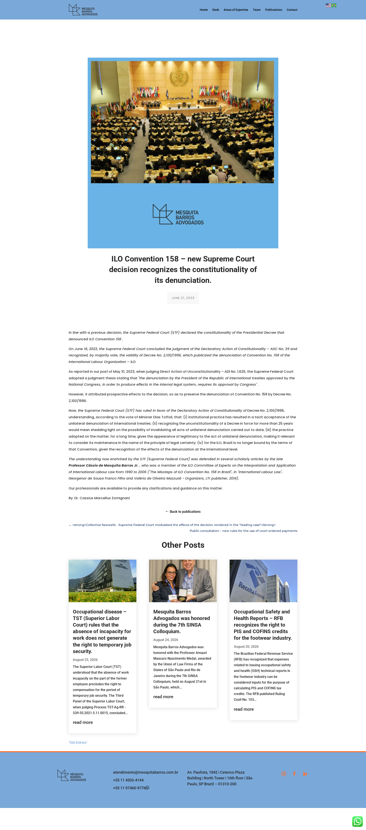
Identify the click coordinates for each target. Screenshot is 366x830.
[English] (328, 5)
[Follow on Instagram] (283, 773)
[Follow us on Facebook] (294, 773)
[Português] (334, 5)
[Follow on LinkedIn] (304, 773)
